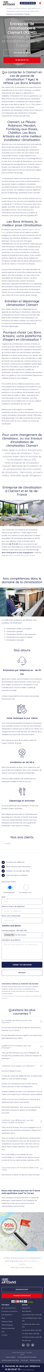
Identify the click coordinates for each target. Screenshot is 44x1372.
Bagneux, (30, 230)
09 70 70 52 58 (29, 3)
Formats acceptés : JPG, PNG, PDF (14, 931)
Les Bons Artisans (20, 1352)
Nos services (26, 1340)
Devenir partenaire (8, 1328)
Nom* (4, 897)
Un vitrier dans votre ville (30, 1334)
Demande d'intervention (22, 1295)
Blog (3, 1318)
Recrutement (26, 1311)
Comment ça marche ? (10, 1311)
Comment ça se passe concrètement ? (18, 1066)
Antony (37, 230)
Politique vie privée (35, 1360)
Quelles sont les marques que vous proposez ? (16, 1046)
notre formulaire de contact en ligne (21, 555)
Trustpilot (7, 844)
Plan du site (24, 1360)
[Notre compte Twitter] (32, 1345)
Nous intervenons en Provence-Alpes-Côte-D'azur (20, 1168)
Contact (4, 1335)
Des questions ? (7, 1315)
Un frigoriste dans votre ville (32, 1337)
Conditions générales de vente (10, 1360)
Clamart (28, 104)
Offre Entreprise (7, 1325)
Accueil (9, 8)
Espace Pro (26, 1308)
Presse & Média (7, 1321)
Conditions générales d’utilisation (27, 1357)
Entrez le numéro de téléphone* (13, 906)
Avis (3, 1332)
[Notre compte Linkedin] (23, 1345)
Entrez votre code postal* (11, 916)
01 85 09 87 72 (22, 60)
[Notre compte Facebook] (28, 1345)
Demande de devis (22, 52)
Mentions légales (10, 1357)
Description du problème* (11, 940)
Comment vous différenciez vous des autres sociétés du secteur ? (17, 1121)
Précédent (22, 972)
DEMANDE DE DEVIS (22, 1289)
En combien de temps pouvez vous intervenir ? (17, 1021)
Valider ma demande (22, 964)
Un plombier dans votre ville (32, 1315)
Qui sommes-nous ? (9, 1308)
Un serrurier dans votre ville (31, 1330)
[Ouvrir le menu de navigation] (40, 3)
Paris (3, 232)
